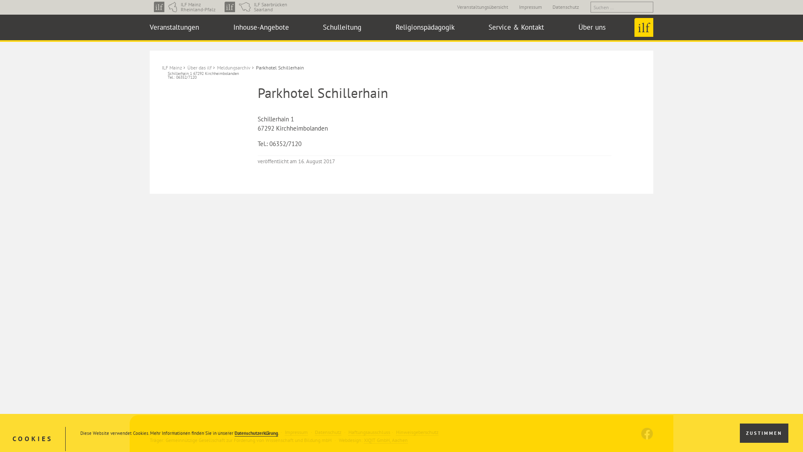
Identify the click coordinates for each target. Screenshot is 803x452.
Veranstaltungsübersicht (482, 7)
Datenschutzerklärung (256, 433)
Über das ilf (199, 67)
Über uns (592, 27)
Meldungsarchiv (234, 67)
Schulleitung (342, 27)
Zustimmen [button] (764, 433)
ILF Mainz (172, 67)
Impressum (530, 7)
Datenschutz (565, 7)
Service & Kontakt (516, 27)
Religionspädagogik (425, 27)
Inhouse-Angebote (261, 27)
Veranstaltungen (174, 27)
